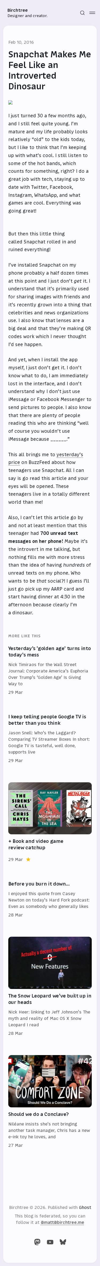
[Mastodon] (37, 1242)
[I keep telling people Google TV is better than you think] (50, 738)
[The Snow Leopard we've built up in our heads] (50, 986)
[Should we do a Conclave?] (50, 1101)
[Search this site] (82, 13)
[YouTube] (50, 1242)
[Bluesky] (63, 1242)
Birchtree (17, 10)
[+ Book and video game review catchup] (50, 823)
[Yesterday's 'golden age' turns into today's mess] (50, 670)
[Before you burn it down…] (50, 900)
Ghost (85, 1207)
